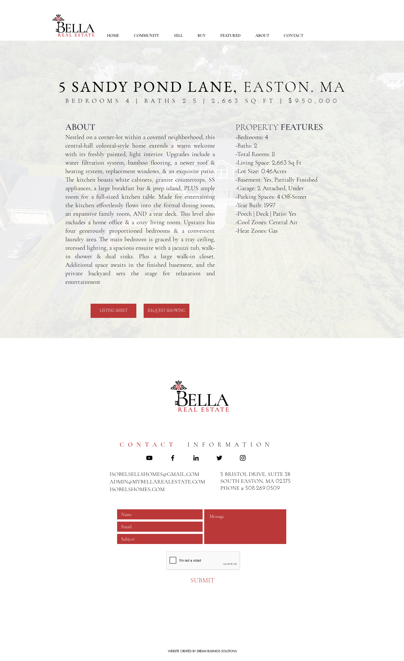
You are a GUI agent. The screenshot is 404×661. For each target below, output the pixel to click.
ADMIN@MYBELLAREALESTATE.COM (157, 481)
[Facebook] (172, 458)
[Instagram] (243, 458)
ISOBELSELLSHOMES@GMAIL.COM (154, 474)
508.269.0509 (262, 488)
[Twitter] (219, 458)
